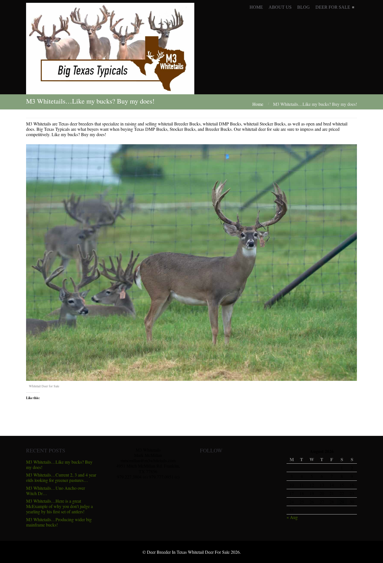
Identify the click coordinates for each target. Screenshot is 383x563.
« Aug (292, 517)
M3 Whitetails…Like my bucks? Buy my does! (59, 464)
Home (257, 104)
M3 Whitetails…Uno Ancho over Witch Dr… (55, 490)
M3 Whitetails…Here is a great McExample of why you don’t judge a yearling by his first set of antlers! (59, 506)
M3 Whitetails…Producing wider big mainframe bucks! (59, 522)
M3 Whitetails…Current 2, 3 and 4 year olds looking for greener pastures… (61, 477)
